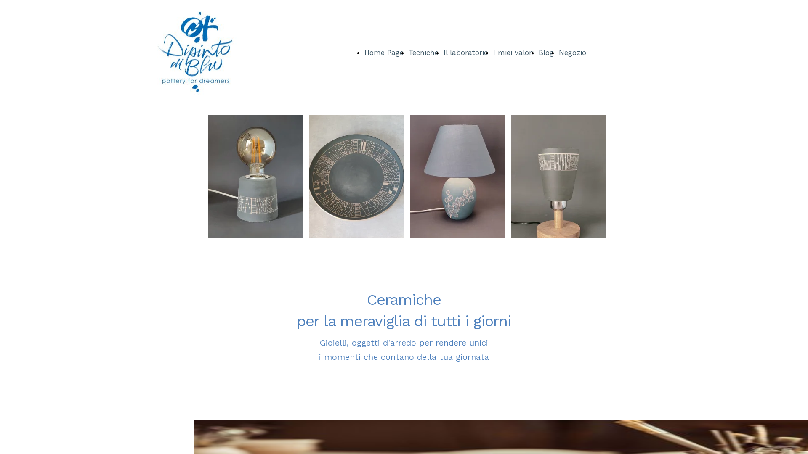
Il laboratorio (466, 52)
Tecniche (424, 52)
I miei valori (513, 52)
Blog (546, 52)
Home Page (384, 52)
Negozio (572, 52)
